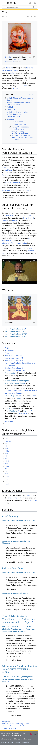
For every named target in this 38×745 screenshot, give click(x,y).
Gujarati (5, 220)
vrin (6, 464)
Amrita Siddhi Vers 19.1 (14, 358)
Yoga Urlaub (9, 373)
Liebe (34, 396)
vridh (7, 451)
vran (6, 438)
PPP (25, 85)
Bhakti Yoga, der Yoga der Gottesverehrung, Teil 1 (19, 261)
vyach (7, 484)
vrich (6, 446)
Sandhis (5, 175)
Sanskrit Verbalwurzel (10, 728)
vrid (6, 448)
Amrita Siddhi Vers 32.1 (14, 360)
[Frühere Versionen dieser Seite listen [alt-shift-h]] (32, 17)
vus (6, 481)
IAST (30, 238)
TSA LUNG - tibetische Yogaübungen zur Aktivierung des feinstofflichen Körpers (18, 619)
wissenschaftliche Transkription (14, 243)
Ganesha (8, 57)
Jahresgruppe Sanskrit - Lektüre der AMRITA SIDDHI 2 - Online (19, 669)
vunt (6, 479)
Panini (22, 498)
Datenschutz (5, 742)
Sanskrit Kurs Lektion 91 (14, 368)
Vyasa (16, 59)
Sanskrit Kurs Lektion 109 (15, 370)
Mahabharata (10, 62)
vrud (6, 474)
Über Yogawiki (15, 742)
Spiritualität (22, 413)
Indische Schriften (12, 568)
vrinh (7, 466)
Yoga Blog (9, 408)
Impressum (25, 742)
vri (6, 443)
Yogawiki (11, 2)
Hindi (25, 218)
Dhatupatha (12, 498)
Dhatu (15, 70)
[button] (19, 271)
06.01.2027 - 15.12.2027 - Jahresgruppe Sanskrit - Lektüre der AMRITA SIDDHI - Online (18, 679)
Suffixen (8, 170)
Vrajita (15, 88)
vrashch (8, 441)
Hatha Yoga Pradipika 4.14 (15, 336)
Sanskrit (9, 68)
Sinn (27, 190)
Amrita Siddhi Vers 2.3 (13, 355)
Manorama (9, 421)
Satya (7, 353)
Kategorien (5, 721)
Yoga (18, 398)
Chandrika (28, 495)
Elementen (16, 183)
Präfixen (5, 167)
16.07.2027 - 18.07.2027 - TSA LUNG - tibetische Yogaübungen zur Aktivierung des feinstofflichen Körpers (18, 629)
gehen (12, 73)
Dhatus (8, 183)
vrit (6, 471)
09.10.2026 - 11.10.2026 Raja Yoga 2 (15, 593)
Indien (28, 215)
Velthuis (32, 248)
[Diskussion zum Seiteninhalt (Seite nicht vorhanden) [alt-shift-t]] (7, 17)
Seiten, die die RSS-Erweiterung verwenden (16, 724)
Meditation (13, 411)
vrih (6, 453)
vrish (6, 469)
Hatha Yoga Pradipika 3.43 (15, 331)
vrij (6, 456)
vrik (6, 459)
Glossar (11, 726)
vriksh (7, 461)
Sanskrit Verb (20, 726)
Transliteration (7, 241)
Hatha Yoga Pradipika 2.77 (15, 329)
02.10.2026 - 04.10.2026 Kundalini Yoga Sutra (18, 520)
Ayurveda (26, 411)
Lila (6, 423)
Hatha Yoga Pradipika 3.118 (15, 334)
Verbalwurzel (7, 190)
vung (7, 476)
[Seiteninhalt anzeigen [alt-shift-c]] (3, 17)
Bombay (33, 500)
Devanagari (9, 215)
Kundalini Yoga (10, 516)
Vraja (7, 348)
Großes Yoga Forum (12, 396)
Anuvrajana (9, 350)
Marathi (15, 220)
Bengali (31, 218)
